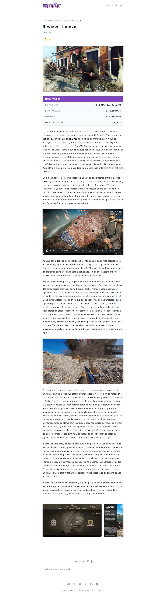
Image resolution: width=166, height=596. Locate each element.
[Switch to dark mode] (121, 5)
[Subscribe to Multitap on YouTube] (80, 584)
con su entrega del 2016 (65, 138)
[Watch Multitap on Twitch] (91, 584)
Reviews (47, 33)
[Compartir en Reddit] (92, 561)
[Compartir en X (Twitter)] (88, 561)
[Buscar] (116, 5)
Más (108, 5)
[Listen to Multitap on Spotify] (97, 584)
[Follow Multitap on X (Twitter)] (74, 584)
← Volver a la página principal (56, 569)
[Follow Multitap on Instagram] (86, 584)
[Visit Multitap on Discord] (68, 584)
